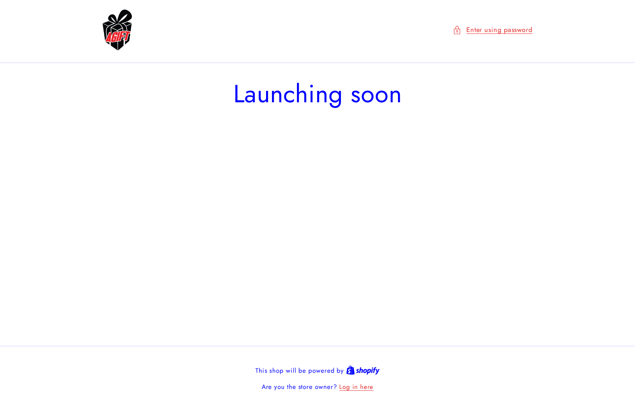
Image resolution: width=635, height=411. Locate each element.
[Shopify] (363, 370)
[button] (492, 30)
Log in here (356, 387)
